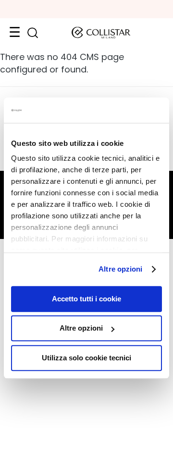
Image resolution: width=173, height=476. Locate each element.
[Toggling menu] (14, 32)
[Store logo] (101, 32)
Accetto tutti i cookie (86, 299)
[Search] (32, 33)
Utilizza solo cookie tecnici (86, 358)
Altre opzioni (120, 269)
